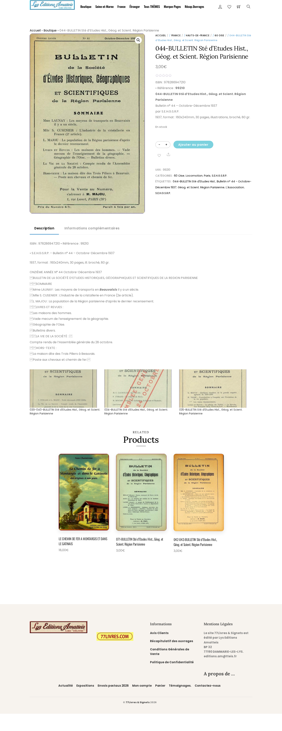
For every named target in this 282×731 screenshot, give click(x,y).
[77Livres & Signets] (52, 4)
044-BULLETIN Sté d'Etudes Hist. (194, 181)
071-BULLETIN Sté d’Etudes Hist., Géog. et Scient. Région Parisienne (139, 542)
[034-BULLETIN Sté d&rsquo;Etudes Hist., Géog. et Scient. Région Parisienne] (139, 388)
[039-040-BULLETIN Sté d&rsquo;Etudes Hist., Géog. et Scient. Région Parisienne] (65, 388)
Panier (160, 686)
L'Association (235, 187)
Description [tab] (44, 228)
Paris (207, 176)
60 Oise (219, 35)
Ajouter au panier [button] (78, 559)
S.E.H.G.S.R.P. (219, 176)
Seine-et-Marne (104, 6)
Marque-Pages (172, 6)
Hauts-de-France (197, 35)
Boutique (85, 6)
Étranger (134, 6)
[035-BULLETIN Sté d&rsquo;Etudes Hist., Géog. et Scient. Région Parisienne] (214, 388)
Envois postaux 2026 (113, 686)
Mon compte (142, 686)
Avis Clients (159, 633)
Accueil (35, 30)
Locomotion (194, 176)
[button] (138, 40)
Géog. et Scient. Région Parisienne (201, 187)
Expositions (85, 686)
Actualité (65, 686)
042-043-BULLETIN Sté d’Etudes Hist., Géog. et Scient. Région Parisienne (195, 542)
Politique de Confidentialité (172, 662)
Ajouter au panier (193, 144)
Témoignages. (180, 686)
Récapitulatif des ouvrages (171, 641)
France (121, 6)
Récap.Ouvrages (194, 6)
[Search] (248, 6)
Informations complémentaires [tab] (92, 228)
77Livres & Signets (138, 702)
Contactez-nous (208, 686)
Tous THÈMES (152, 6)
